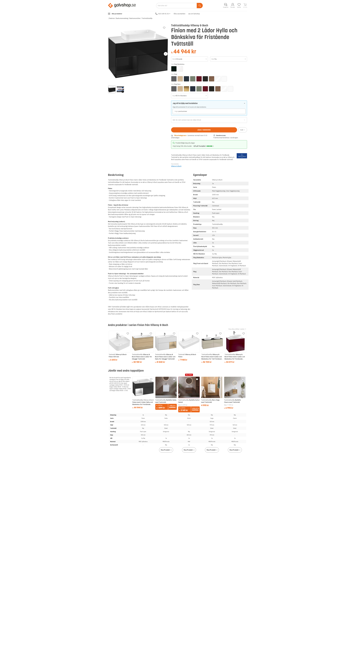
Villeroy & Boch (176, 166)
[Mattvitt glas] (180, 69)
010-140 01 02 (163, 14)
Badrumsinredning (122, 18)
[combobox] (189, 59)
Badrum (112, 18)
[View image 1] (112, 89)
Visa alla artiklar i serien (236, 329)
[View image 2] (120, 89)
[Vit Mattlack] (224, 79)
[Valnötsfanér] (211, 79)
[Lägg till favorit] (164, 27)
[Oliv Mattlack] (193, 79)
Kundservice (225, 7)
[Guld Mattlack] (186, 89)
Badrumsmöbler (134, 18)
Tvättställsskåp (147, 18)
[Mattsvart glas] (174, 69)
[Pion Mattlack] (199, 79)
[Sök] (200, 5)
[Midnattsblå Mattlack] (186, 79)
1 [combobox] (241, 130)
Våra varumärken (179, 14)
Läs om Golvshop (194, 14)
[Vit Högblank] (218, 79)
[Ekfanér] (180, 79)
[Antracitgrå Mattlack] (174, 79)
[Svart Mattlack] (205, 79)
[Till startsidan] (122, 5)
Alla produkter (117, 14)
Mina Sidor (232, 7)
